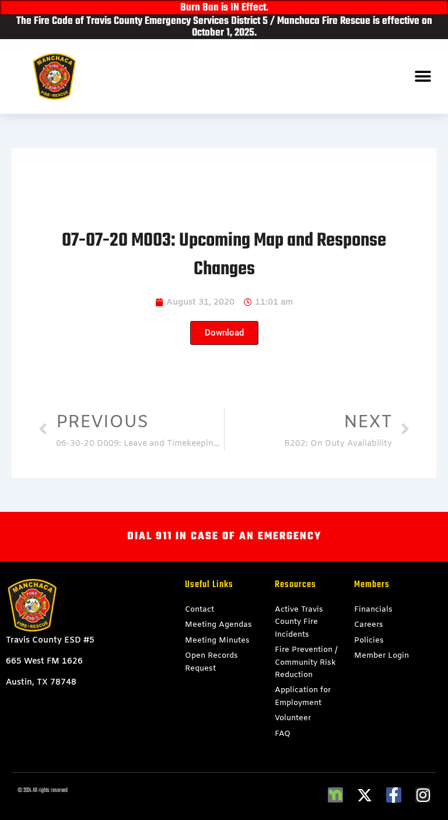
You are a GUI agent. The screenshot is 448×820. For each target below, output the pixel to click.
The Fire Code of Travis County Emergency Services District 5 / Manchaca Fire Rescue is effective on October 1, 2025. (224, 27)
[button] (423, 77)
